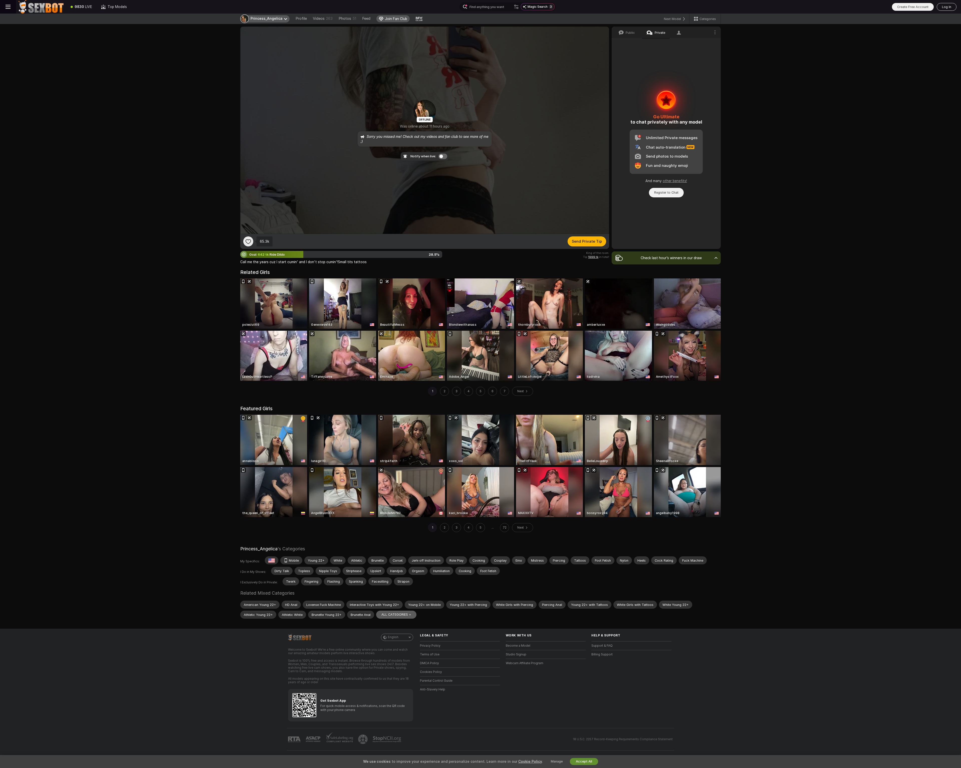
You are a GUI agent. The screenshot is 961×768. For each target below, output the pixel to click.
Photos (347, 18)
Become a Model (518, 645)
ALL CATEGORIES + (396, 614)
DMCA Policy (429, 663)
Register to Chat (666, 192)
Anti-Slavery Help (432, 689)
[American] (271, 560)
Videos (323, 18)
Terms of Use (429, 654)
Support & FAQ (602, 645)
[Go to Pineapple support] (363, 739)
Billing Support (602, 654)
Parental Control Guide (436, 680)
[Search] (516, 6)
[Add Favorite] (248, 241)
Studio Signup (516, 654)
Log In (946, 7)
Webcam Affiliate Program (524, 663)
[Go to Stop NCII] (387, 739)
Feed (366, 18)
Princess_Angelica (259, 548)
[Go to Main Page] (41, 7)
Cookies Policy (431, 672)
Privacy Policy (430, 645)
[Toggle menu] (8, 7)
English (393, 637)
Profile (301, 18)
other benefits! (675, 181)
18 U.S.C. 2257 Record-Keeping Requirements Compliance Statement (623, 739)
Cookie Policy (530, 761)
